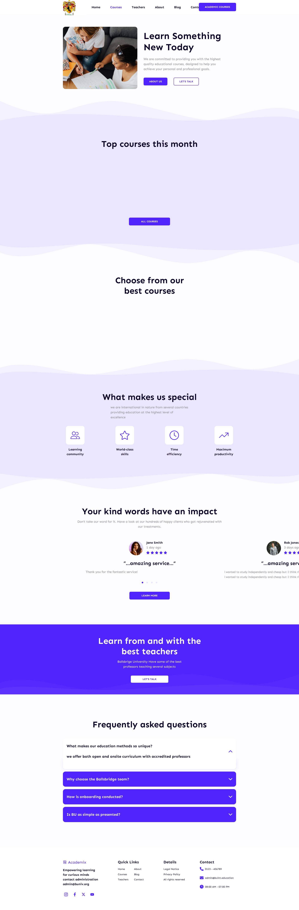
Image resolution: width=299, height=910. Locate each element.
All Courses (149, 221)
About (159, 7)
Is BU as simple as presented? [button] (93, 814)
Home (96, 7)
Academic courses (217, 6)
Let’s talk (150, 679)
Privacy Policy (172, 874)
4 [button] (156, 582)
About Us (155, 81)
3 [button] (152, 582)
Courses (116, 7)
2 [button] (147, 582)
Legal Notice (171, 869)
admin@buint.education (219, 877)
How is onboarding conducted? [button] (95, 796)
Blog (177, 7)
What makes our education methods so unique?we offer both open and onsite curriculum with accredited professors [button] (128, 751)
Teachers (138, 7)
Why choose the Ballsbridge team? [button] (98, 779)
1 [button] (142, 582)
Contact (139, 879)
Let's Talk (186, 81)
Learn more (150, 595)
